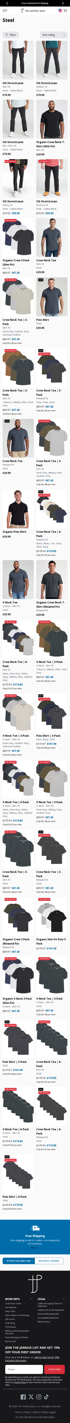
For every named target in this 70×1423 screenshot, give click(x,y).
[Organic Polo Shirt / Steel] (51, 296)
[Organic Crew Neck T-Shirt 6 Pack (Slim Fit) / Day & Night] (18, 639)
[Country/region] (60, 11)
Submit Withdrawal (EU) (48, 1314)
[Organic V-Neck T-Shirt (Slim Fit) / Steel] (18, 579)
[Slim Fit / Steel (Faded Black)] (18, 60)
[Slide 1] (32, 1248)
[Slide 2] (34, 1248)
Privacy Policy (20, 1382)
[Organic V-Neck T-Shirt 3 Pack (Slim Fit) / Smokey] (18, 712)
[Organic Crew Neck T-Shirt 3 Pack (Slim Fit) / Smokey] (18, 296)
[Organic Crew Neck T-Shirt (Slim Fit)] (51, 119)
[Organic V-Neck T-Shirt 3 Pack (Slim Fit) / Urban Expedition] (51, 639)
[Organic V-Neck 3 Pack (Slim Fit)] (18, 975)
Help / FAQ (10, 1311)
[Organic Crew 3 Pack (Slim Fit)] (18, 237)
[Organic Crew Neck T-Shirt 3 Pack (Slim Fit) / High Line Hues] (51, 438)
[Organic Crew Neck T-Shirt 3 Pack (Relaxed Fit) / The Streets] (51, 367)
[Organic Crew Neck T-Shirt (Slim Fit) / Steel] (51, 237)
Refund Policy (44, 1321)
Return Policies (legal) (44, 1412)
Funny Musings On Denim (16, 1337)
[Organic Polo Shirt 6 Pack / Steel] (18, 1173)
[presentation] (35, 1234)
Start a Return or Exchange (17, 1315)
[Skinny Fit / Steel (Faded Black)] (18, 178)
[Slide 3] (37, 1248)
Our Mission (10, 1307)
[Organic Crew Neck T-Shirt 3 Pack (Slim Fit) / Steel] (18, 849)
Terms (17, 1412)
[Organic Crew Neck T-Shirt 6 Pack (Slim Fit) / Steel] (51, 1038)
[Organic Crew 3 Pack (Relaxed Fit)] (18, 916)
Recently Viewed (49, 1260)
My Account (10, 1341)
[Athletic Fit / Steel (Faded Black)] (51, 60)
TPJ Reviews (10, 1327)
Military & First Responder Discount (17, 1332)
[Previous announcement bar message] (7, 3)
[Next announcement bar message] (63, 3)
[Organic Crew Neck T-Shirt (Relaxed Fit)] (51, 579)
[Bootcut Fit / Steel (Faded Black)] (51, 178)
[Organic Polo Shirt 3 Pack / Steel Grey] (18, 1038)
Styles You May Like (19, 1260)
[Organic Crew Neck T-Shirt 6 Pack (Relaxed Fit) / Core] (51, 508)
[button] (5, 11)
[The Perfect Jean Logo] (33, 10)
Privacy (27, 1412)
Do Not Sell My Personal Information (35, 1417)
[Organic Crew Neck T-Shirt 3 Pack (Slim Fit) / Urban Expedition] (18, 367)
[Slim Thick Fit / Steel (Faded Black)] (18, 119)
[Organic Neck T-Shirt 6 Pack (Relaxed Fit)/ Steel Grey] (51, 1106)
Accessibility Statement (48, 1317)
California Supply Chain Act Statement (50, 1304)
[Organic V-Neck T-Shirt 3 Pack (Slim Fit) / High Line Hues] (51, 779)
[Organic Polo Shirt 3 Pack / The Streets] (51, 712)
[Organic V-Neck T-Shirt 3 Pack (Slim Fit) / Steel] (51, 975)
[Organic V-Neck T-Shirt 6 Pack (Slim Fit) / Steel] (18, 1106)
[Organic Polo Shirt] (18, 508)
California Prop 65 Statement (51, 1310)
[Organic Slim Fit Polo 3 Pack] (51, 916)
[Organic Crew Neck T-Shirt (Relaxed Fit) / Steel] (18, 438)
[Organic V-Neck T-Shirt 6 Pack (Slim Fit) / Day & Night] (18, 779)
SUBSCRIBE (54, 1369)
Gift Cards (9, 1319)
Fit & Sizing (10, 1323)
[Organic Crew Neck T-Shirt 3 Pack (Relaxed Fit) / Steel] (51, 849)
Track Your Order (13, 1303)
